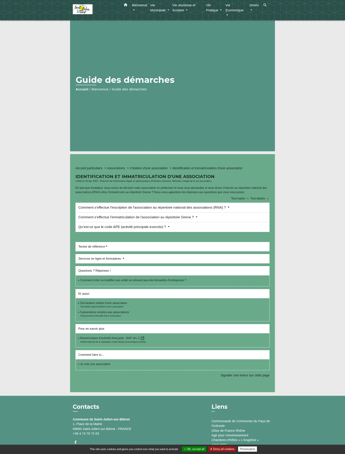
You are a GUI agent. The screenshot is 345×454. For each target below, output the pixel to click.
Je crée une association (95, 364)
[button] (126, 5)
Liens (219, 406)
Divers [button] (254, 5)
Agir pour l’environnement (229, 435)
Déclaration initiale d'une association (104, 303)
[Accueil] (95, 10)
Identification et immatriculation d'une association (207, 168)
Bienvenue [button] (139, 5)
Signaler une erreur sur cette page (245, 375)
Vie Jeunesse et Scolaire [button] (183, 7)
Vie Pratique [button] (212, 7)
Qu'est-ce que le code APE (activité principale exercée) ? (122, 227)
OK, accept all (195, 449)
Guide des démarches (129, 89)
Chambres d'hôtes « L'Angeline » (235, 440)
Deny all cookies (223, 449)
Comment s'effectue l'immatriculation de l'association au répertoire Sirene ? (136, 217)
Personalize (247, 449)
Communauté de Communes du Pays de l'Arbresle (240, 423)
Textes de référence (91, 246)
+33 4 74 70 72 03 (86, 433)
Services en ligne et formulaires (100, 258)
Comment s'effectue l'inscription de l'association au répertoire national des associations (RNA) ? (152, 207)
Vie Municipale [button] (158, 7)
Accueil (82, 89)
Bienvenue (100, 89)
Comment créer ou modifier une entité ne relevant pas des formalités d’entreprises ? (133, 280)
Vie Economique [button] (234, 7)
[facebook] (77, 442)
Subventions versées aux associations (104, 312)
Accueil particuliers (89, 168)
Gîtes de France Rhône (228, 430)
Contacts (86, 406)
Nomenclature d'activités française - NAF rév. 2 (112, 338)
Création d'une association (149, 168)
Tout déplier (260, 198)
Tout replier (240, 198)
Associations (116, 168)
